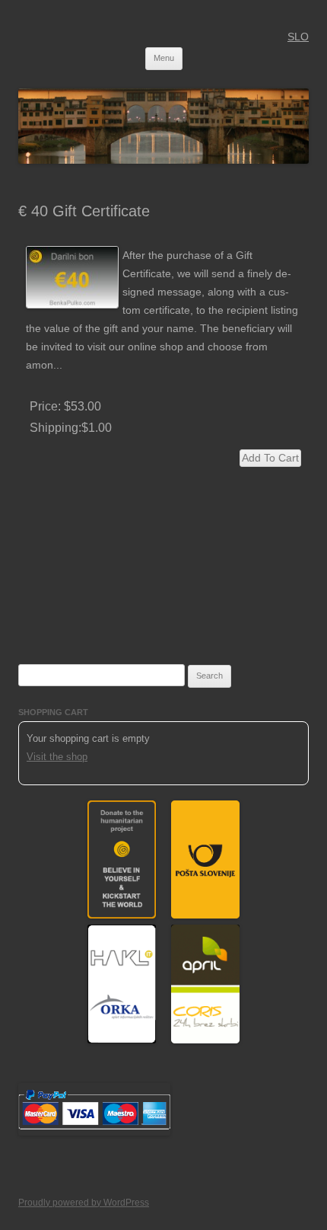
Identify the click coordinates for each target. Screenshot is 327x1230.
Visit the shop (57, 756)
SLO (298, 36)
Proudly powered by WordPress (83, 1202)
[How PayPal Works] (94, 1132)
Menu (164, 57)
